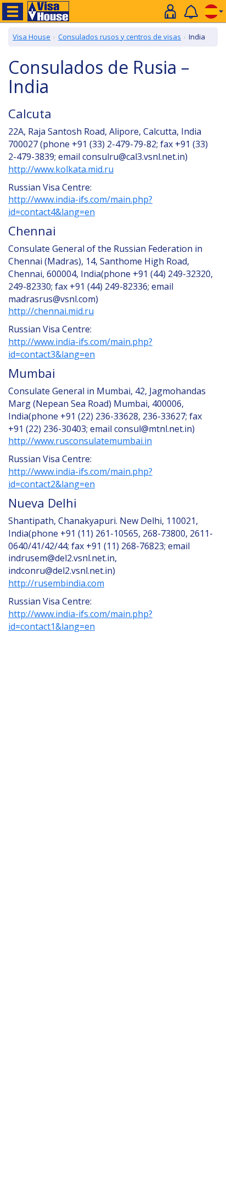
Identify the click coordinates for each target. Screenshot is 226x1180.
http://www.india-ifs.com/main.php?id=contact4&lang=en (80, 205)
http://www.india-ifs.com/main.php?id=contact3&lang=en (80, 348)
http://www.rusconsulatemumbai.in (80, 441)
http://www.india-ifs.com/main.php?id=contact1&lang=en (80, 620)
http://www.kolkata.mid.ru (61, 169)
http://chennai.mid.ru (51, 311)
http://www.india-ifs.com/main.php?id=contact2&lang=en (80, 477)
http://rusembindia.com (56, 583)
